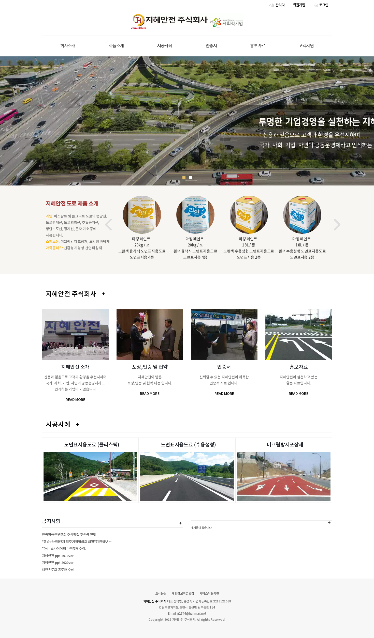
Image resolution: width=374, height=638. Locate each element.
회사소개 (67, 45)
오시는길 (160, 593)
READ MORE (75, 400)
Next (337, 224)
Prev (108, 224)
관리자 (280, 5)
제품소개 (116, 45)
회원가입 (299, 5)
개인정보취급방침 (183, 593)
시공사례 (164, 45)
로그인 (323, 5)
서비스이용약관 (209, 593)
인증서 (211, 45)
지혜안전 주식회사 (71, 294)
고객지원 (306, 45)
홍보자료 (257, 45)
